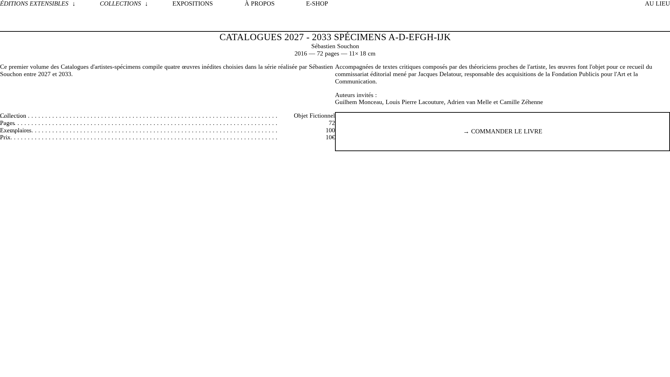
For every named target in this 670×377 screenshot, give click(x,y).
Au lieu (657, 3)
